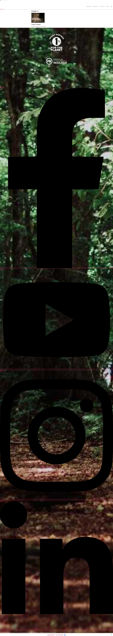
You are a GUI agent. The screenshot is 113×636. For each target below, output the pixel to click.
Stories (107, 6)
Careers (1, 83)
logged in (37, 26)
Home (1, 69)
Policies (1, 81)
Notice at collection (51, 634)
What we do (95, 6)
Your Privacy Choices (59, 634)
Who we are (88, 6)
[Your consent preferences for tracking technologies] (111, 634)
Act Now (101, 6)
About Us (1, 71)
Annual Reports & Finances (4, 79)
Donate (1, 77)
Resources (1, 85)
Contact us (2, 73)
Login (111, 6)
